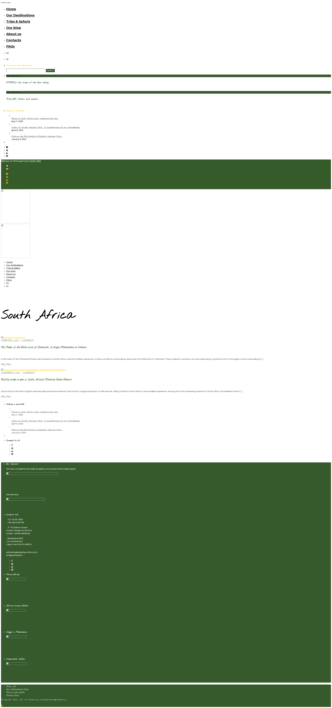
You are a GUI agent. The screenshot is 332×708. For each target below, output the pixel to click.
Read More (6, 364)
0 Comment (27, 340)
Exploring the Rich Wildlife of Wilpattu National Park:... (36, 136)
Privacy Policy (12, 695)
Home (11, 9)
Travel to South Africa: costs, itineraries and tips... (34, 118)
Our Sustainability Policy (17, 689)
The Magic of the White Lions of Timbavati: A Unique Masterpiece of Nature (43, 347)
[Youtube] (7, 150)
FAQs (10, 46)
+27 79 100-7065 (33, 161)
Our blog (13, 28)
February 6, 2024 (10, 340)
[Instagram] (7, 156)
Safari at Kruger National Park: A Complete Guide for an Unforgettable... (45, 127)
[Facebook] (12, 445)
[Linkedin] (7, 153)
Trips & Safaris (18, 21)
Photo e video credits (15, 692)
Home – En (11, 686)
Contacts (13, 40)
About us (13, 34)
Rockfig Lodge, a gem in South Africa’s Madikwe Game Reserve (36, 379)
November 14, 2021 (10, 372)
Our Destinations (20, 15)
